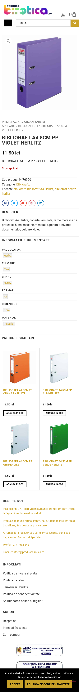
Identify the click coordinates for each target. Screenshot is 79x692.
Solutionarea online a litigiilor (22, 601)
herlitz (6, 193)
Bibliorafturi (28, 126)
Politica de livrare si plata (20, 573)
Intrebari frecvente (15, 628)
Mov (6, 269)
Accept (15, 684)
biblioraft (19, 189)
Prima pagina (11, 121)
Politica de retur (13, 580)
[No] (73, 680)
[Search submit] (75, 23)
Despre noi (10, 621)
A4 (5, 296)
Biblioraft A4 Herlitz (40, 189)
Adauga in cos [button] (14, 413)
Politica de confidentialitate (21, 594)
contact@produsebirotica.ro (27, 552)
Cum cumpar (11, 634)
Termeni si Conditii (15, 587)
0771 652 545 (21, 544)
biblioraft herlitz (65, 189)
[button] (8, 41)
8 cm (7, 310)
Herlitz (8, 255)
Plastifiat (9, 323)
